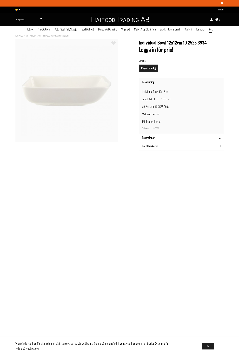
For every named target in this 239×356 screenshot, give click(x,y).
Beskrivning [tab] (148, 82)
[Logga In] (211, 19)
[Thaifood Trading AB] (119, 20)
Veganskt (125, 29)
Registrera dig (148, 68)
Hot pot (30, 29)
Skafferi (188, 29)
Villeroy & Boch (35, 36)
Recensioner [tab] (148, 138)
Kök (211, 29)
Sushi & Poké (88, 29)
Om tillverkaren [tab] (150, 146)
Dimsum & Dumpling (107, 29)
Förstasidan (19, 36)
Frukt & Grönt (44, 29)
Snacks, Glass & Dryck (170, 29)
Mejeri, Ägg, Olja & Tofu (145, 29)
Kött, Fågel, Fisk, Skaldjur (66, 29)
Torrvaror (200, 29)
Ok (208, 346)
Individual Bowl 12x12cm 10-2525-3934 (56, 36)
